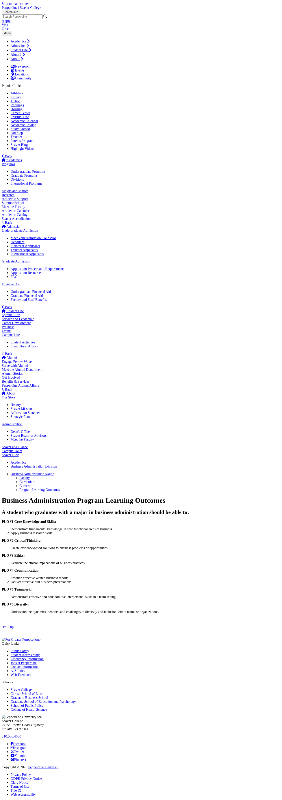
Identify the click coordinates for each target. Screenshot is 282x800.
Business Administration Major (32, 474)
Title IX (16, 790)
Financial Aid (11, 284)
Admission (18, 46)
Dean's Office (20, 431)
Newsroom (22, 66)
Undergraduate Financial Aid (31, 292)
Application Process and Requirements (37, 269)
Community (23, 78)
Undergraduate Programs (28, 171)
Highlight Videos (22, 148)
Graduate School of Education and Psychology (43, 701)
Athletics (17, 93)
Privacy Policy (21, 774)
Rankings (17, 105)
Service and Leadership (18, 319)
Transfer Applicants (24, 250)
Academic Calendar (24, 121)
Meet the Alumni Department (22, 369)
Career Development (16, 323)
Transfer (16, 137)
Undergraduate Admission (20, 230)
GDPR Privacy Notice (26, 778)
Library (16, 97)
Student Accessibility (25, 655)
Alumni (16, 54)
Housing (16, 109)
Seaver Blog (19, 145)
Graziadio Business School (29, 697)
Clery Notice (19, 782)
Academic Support (15, 199)
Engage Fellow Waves (17, 361)
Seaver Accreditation (16, 218)
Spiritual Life (20, 117)
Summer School (13, 203)
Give (5, 29)
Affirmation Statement (26, 413)
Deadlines (17, 242)
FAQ (14, 277)
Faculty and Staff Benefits (29, 299)
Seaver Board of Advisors (28, 435)
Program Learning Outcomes (39, 490)
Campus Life (11, 335)
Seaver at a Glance (15, 447)
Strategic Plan (20, 416)
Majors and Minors (15, 191)
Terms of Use (20, 786)
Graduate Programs (24, 175)
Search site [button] (11, 12)
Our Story (9, 397)
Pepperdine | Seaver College (21, 7)
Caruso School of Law (26, 693)
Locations (22, 74)
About (15, 59)
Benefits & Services (15, 381)
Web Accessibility (23, 794)
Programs (8, 164)
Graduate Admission (16, 261)
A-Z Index (18, 671)
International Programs (26, 183)
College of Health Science (29, 709)
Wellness (8, 327)
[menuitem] (145, 41)
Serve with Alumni (15, 365)
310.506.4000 (11, 736)
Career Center (20, 113)
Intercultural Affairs (24, 346)
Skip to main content (16, 4)
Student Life (20, 50)
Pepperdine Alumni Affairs (20, 385)
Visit (5, 25)
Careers (24, 486)
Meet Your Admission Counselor (33, 238)
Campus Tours (12, 451)
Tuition (15, 101)
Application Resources (26, 273)
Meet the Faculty (13, 207)
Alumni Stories (12, 373)
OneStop (17, 133)
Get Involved (11, 377)
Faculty (24, 478)
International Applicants (27, 254)
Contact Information (25, 667)
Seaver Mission (21, 409)
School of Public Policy (27, 705)
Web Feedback (21, 675)
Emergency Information (27, 659)
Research (8, 195)
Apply (6, 21)
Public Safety (20, 651)
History (16, 405)
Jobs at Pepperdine (24, 663)
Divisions (17, 179)
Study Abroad (20, 129)
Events (19, 70)
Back (8, 156)
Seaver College (21, 690)
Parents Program (22, 141)
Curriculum (27, 482)
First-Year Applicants (25, 246)
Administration (12, 424)
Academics (19, 41)
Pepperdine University (43, 767)
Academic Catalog (23, 125)
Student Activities (23, 342)
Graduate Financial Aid (27, 295)
